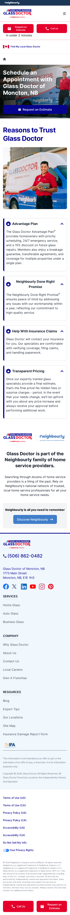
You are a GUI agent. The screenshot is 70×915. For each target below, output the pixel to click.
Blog (6, 701)
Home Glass (11, 605)
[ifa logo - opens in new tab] (10, 745)
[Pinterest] (51, 587)
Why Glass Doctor (16, 644)
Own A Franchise (15, 678)
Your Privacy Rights (22, 850)
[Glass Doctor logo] (18, 438)
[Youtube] (33, 587)
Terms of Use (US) (14, 797)
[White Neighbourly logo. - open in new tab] (12, 2)
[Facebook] (6, 587)
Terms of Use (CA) (14, 805)
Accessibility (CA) (14, 835)
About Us (9, 653)
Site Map (9, 726)
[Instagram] (42, 587)
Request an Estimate (21, 28)
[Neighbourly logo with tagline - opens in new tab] (53, 438)
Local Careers (13, 669)
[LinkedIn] (24, 587)
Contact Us (11, 661)
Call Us (54, 28)
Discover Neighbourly (32, 519)
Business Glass (13, 622)
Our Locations (13, 717)
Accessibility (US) (14, 827)
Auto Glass (10, 613)
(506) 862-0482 (25, 556)
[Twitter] (15, 587)
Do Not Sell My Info (15, 842)
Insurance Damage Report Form (25, 734)
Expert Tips (11, 709)
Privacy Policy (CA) (15, 820)
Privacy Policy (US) (14, 812)
